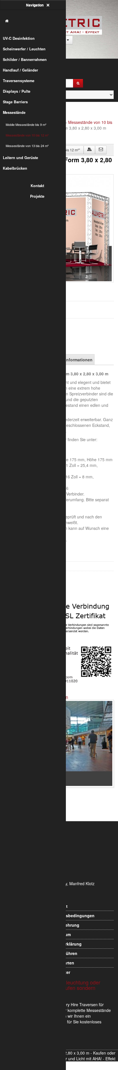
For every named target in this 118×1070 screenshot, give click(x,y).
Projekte (37, 196)
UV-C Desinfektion (19, 38)
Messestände (14, 112)
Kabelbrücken (15, 168)
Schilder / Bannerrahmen (25, 59)
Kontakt (37, 185)
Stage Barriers (15, 101)
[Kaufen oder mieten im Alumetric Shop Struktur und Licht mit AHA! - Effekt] (36, 21)
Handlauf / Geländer (20, 70)
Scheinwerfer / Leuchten (24, 48)
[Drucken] (89, 150)
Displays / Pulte (16, 91)
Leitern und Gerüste (20, 157)
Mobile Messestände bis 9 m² (26, 124)
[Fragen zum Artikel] (101, 150)
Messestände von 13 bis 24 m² (27, 145)
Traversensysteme (18, 80)
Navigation (35, 4)
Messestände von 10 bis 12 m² (27, 135)
